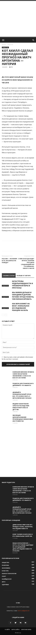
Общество (10, 44)
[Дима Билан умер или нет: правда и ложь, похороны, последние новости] (6, 527)
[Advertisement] (18, 19)
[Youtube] (25, 623)
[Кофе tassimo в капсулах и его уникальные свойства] (6, 536)
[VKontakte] (20, 623)
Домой (4, 44)
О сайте (7, 629)
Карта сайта (15, 629)
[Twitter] (15, 623)
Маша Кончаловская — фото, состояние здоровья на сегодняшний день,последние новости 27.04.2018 (23, 547)
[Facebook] (10, 623)
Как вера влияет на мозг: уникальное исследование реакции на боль (21, 307)
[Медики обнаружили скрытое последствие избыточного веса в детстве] (6, 406)
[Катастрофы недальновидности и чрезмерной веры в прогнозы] (6, 283)
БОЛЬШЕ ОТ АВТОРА (24, 275)
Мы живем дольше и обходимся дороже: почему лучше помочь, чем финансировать (23, 295)
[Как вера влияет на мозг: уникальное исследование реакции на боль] (6, 306)
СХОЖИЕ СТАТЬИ (8, 275)
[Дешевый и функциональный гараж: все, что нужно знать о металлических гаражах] (6, 394)
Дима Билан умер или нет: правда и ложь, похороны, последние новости (23, 526)
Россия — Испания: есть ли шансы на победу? (9, 260)
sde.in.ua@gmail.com (23, 610)
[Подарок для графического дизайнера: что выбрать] (6, 385)
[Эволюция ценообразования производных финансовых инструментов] (6, 417)
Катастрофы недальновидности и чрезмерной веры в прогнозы (22, 284)
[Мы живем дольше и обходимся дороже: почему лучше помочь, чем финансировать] (6, 294)
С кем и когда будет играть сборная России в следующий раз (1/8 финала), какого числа (26, 263)
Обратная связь (26, 629)
